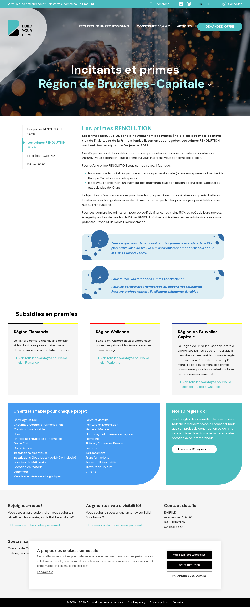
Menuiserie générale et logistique (37, 476)
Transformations (97, 457)
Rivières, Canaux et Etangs (104, 443)
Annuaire (178, 602)
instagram (187, 4)
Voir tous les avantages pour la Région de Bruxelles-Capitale (207, 384)
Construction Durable (29, 429)
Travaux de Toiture (99, 467)
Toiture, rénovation (21, 553)
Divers (18, 434)
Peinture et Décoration (102, 425)
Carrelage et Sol (25, 420)
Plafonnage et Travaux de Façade (109, 434)
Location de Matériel (28, 467)
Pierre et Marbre (97, 429)
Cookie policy (136, 602)
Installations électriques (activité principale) (45, 457)
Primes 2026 (36, 164)
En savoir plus (45, 571)
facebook (179, 4)
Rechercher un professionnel (104, 26)
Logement (21, 472)
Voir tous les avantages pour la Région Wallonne (125, 360)
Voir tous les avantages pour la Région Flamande (43, 360)
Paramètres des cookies (189, 575)
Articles (184, 26)
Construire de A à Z (153, 26)
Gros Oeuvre (23, 448)
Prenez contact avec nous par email (116, 525)
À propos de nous (111, 602)
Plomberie (93, 439)
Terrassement (95, 453)
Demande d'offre (220, 26)
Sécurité (91, 448)
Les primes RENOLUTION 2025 (44, 131)
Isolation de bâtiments (30, 462)
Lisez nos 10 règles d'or (194, 449)
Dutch (208, 4)
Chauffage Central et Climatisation (38, 425)
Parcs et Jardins (97, 420)
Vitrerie (91, 472)
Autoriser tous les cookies (189, 555)
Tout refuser (189, 565)
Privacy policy (159, 602)
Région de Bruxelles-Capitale (122, 84)
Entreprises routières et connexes (38, 439)
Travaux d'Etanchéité (101, 462)
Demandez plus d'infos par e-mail (36, 525)
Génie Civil (21, 443)
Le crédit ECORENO (41, 156)
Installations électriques (31, 453)
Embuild (88, 4)
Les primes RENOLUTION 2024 (46, 144)
